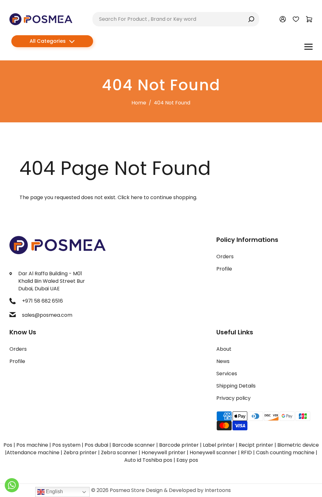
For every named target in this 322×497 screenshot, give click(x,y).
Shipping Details (236, 385)
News (223, 361)
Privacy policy (233, 398)
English (54, 491)
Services (226, 373)
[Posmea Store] (40, 18)
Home (138, 102)
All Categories (48, 41)
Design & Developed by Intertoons (188, 490)
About (223, 349)
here (136, 197)
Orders (225, 256)
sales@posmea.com (47, 315)
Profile (224, 268)
